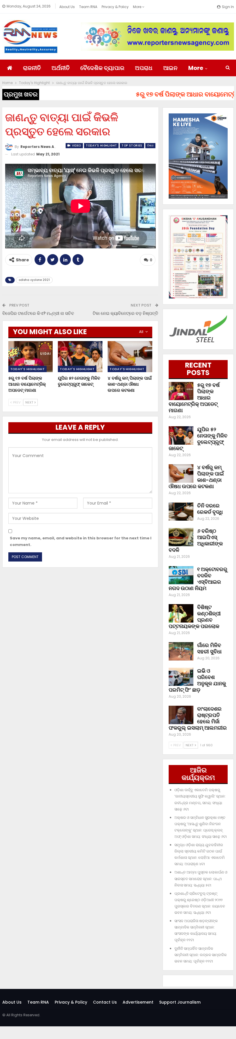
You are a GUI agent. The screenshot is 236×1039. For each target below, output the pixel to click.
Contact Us (105, 1002)
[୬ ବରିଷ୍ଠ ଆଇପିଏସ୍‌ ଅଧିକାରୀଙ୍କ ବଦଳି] (181, 537)
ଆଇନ (170, 68)
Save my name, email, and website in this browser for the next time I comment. (80, 541)
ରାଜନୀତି (32, 68)
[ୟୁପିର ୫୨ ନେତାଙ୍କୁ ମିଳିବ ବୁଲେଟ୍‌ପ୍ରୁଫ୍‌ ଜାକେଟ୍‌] (80, 356)
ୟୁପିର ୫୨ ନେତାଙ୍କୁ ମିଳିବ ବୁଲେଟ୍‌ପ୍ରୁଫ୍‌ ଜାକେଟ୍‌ (198, 439)
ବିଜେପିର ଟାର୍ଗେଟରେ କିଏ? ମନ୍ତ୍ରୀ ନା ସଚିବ (38, 313)
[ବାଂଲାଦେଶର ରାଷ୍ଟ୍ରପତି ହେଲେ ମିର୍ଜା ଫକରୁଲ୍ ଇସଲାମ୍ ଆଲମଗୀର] (181, 715)
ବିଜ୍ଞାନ (150, 145)
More (137, 6)
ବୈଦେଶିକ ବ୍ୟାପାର (102, 68)
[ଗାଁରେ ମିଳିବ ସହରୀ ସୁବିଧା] (181, 651)
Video (76, 145)
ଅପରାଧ (144, 68)
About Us (67, 6)
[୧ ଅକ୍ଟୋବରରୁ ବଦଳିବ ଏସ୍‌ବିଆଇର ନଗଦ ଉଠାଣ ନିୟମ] (181, 575)
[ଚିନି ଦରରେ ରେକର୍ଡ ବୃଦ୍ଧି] (181, 512)
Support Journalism (180, 1002)
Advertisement (138, 1002)
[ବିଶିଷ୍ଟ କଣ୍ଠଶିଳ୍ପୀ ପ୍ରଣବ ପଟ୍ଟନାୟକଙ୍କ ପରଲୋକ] (181, 613)
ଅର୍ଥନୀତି (61, 68)
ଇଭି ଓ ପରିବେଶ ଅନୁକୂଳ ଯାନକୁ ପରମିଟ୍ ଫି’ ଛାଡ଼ (197, 680)
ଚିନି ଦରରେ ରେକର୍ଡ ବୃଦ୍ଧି (210, 508)
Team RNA (88, 6)
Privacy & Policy (115, 6)
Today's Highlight (101, 145)
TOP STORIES (131, 145)
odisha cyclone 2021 (34, 280)
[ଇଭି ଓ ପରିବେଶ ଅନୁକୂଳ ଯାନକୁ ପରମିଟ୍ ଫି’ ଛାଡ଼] (181, 677)
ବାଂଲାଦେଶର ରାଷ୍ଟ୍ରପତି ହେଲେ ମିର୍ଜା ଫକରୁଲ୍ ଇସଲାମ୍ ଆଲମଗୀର (198, 718)
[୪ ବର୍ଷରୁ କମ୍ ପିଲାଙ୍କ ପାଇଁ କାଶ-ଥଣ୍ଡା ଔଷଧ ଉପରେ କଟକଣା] (130, 356)
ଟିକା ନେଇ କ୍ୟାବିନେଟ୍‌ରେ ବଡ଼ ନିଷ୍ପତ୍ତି (125, 313)
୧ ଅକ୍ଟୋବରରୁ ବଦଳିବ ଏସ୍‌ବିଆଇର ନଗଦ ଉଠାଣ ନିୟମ (198, 579)
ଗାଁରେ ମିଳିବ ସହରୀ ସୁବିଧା (209, 648)
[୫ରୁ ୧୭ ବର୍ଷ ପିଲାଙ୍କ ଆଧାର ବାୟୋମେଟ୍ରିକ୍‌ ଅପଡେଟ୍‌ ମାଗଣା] (30, 356)
